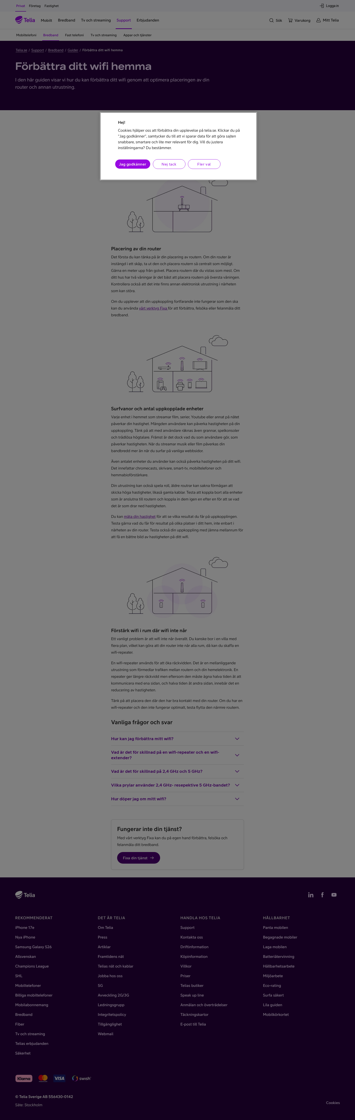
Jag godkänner (132, 164)
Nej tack (169, 164)
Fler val (204, 164)
